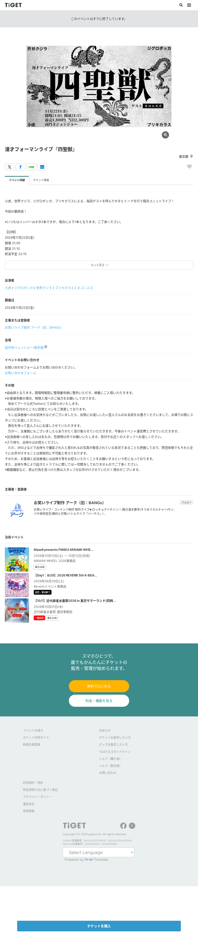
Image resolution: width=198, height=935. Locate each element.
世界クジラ (44, 288)
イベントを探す (33, 730)
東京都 (183, 156)
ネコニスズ (85, 288)
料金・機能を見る (99, 701)
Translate (101, 859)
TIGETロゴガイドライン (115, 752)
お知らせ (105, 730)
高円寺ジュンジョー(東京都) (25, 347)
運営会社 (29, 804)
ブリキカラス (64, 288)
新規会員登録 (31, 744)
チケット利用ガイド (36, 737)
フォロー (186, 502)
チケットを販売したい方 (115, 737)
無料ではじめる (99, 686)
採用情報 (29, 811)
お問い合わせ (107, 773)
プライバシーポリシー (37, 797)
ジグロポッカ (23, 288)
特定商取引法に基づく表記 (40, 790)
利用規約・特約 (33, 783)
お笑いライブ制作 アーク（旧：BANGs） (34, 327)
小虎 (8, 288)
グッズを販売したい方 (113, 744)
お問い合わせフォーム (20, 373)
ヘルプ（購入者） (110, 759)
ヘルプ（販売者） (110, 766)
